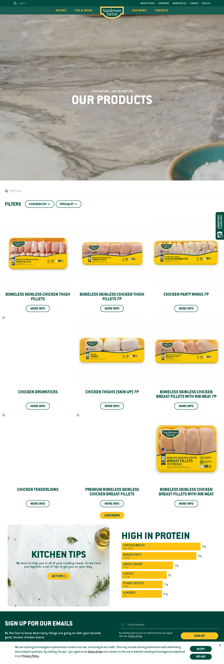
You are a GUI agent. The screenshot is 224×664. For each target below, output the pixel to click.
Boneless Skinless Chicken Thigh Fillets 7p (112, 296)
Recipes (61, 10)
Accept (201, 649)
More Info (37, 308)
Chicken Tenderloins (37, 489)
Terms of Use (95, 651)
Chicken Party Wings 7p (186, 294)
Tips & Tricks (84, 10)
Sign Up (199, 636)
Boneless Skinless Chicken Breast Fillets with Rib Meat (186, 491)
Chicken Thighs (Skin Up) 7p (112, 392)
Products (161, 10)
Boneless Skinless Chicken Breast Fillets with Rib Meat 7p (186, 394)
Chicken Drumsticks (38, 392)
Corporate (163, 3)
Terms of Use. (135, 636)
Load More (112, 515)
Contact (194, 3)
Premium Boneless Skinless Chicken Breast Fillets (112, 491)
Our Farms (139, 10)
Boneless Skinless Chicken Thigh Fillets (37, 296)
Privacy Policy (30, 656)
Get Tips (58, 576)
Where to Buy (148, 3)
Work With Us (180, 3)
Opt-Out (201, 656)
